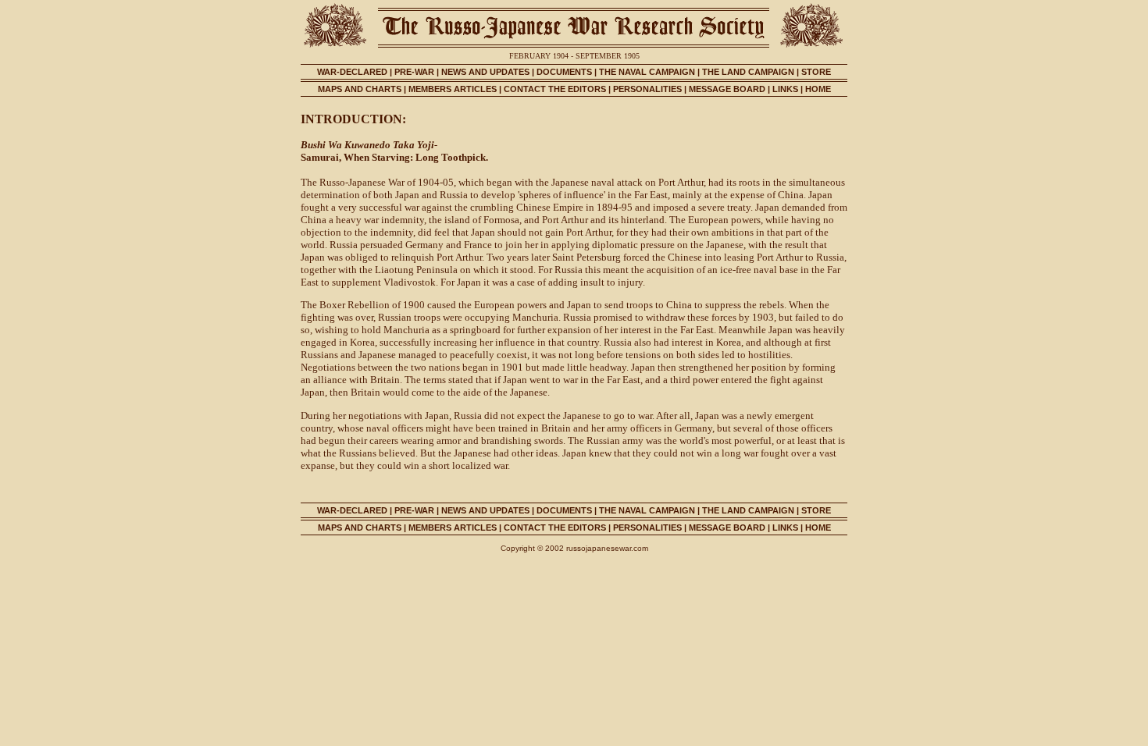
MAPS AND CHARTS (359, 89)
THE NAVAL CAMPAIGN (647, 71)
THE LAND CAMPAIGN (748, 71)
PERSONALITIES (647, 89)
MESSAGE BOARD (727, 89)
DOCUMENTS (564, 71)
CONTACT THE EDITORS (555, 89)
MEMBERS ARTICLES (452, 89)
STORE (816, 71)
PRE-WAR (414, 71)
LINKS (786, 89)
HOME (818, 89)
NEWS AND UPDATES (485, 71)
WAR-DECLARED (352, 71)
